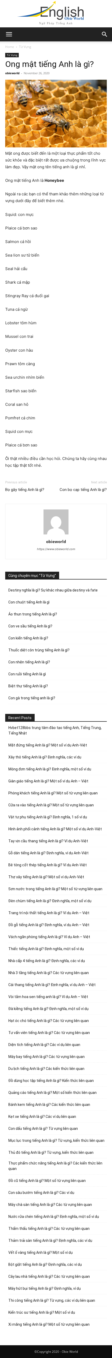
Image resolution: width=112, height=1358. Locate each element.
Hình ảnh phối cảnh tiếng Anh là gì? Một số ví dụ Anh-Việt (55, 829)
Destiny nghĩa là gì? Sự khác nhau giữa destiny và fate (53, 590)
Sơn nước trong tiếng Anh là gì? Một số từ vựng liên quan (55, 889)
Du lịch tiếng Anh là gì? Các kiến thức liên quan (46, 1069)
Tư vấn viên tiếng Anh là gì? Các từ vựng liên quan (49, 1033)
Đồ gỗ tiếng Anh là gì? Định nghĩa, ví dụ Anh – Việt (48, 925)
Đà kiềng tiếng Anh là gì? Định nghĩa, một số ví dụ (48, 1009)
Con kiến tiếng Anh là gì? (28, 638)
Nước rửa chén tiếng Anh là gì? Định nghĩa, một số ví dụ (53, 1216)
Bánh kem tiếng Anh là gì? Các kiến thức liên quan (49, 1104)
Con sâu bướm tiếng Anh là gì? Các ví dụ (41, 1193)
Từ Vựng (25, 47)
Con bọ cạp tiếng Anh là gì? (83, 489)
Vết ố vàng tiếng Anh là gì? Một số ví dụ (40, 1252)
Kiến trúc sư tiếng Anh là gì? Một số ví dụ (41, 1312)
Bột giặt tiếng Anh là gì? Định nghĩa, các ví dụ (45, 1264)
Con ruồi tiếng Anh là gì (27, 674)
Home (9, 47)
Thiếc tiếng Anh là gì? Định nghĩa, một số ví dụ (46, 949)
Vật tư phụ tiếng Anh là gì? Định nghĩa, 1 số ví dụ (47, 817)
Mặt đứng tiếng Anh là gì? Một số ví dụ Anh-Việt (47, 745)
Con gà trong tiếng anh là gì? (31, 698)
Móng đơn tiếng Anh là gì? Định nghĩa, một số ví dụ (49, 769)
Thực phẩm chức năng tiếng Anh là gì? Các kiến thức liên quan (55, 1166)
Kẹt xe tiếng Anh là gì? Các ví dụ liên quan (42, 1116)
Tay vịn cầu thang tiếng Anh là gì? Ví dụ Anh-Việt (48, 841)
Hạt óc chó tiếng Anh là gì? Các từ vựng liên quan (48, 1021)
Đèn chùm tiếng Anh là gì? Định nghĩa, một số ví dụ (49, 901)
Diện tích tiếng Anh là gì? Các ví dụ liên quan (44, 1045)
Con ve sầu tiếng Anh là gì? (30, 626)
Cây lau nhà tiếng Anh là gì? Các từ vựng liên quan (49, 1276)
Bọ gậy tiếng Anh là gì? (24, 489)
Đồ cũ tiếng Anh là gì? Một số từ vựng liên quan (47, 1181)
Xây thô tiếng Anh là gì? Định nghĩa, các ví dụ (44, 757)
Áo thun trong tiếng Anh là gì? (32, 614)
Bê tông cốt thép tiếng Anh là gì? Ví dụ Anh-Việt (47, 865)
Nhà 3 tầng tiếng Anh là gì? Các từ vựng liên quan (48, 973)
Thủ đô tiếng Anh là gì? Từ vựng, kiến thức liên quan (51, 1152)
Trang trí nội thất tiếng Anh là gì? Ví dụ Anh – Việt (48, 913)
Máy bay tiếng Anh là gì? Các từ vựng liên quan (46, 1057)
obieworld (12, 73)
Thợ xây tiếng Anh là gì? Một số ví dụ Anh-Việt (46, 877)
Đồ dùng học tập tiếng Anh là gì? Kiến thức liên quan (51, 1081)
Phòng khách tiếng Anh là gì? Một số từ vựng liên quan (53, 793)
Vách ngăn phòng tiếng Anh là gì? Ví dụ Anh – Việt (49, 937)
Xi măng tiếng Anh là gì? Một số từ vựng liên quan (49, 1324)
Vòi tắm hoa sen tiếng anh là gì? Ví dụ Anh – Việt (48, 997)
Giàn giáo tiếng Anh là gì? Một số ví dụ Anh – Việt (48, 781)
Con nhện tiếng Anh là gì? (29, 662)
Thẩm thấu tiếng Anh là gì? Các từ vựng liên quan (49, 1228)
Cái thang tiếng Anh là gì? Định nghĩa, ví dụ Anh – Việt (52, 985)
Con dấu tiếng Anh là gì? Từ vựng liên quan (43, 1128)
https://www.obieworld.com (56, 549)
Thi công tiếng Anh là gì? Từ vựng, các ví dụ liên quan (51, 1300)
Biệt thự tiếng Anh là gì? (28, 686)
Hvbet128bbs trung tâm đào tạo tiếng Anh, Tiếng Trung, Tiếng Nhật (55, 730)
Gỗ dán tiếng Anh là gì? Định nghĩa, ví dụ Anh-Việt (48, 853)
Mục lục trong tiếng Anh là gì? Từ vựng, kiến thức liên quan (56, 1140)
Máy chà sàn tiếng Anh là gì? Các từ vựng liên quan (50, 1205)
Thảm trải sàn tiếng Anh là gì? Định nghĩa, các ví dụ (50, 1240)
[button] (104, 34)
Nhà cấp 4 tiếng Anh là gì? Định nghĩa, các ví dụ (46, 961)
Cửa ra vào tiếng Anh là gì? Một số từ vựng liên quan (51, 805)
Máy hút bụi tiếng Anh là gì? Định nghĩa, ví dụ (44, 1288)
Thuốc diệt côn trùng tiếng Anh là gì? (39, 650)
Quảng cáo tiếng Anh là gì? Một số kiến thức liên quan (52, 1093)
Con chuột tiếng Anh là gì (28, 602)
